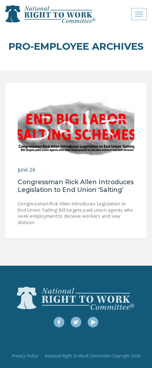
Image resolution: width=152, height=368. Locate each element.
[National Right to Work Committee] (50, 14)
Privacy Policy (25, 356)
